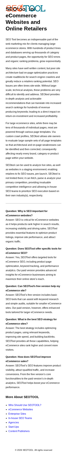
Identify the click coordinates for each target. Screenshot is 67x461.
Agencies (13, 422)
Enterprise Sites (17, 413)
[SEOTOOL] (26, 8)
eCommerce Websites (20, 409)
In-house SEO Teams (20, 418)
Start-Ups (13, 426)
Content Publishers (19, 431)
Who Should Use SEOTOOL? (24, 405)
